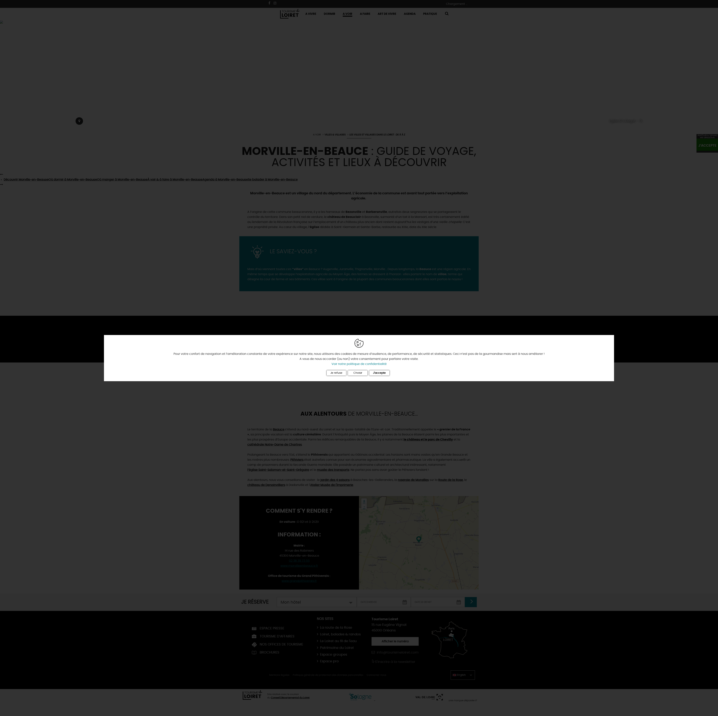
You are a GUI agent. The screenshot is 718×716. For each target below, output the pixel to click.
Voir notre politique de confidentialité (359, 363)
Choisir (357, 373)
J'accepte (379, 373)
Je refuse (336, 373)
